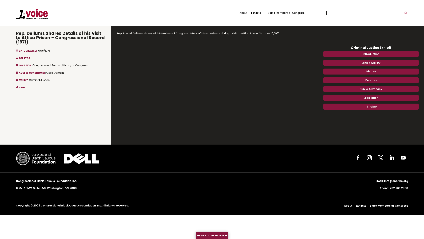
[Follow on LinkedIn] (392, 158)
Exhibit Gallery (371, 63)
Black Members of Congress (286, 13)
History (371, 71)
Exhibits (256, 13)
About (243, 13)
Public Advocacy (371, 89)
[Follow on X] (381, 158)
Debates (371, 80)
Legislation (371, 98)
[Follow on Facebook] (358, 158)
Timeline (371, 107)
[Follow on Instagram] (369, 158)
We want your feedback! (212, 235)
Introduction (371, 54)
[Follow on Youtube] (403, 158)
